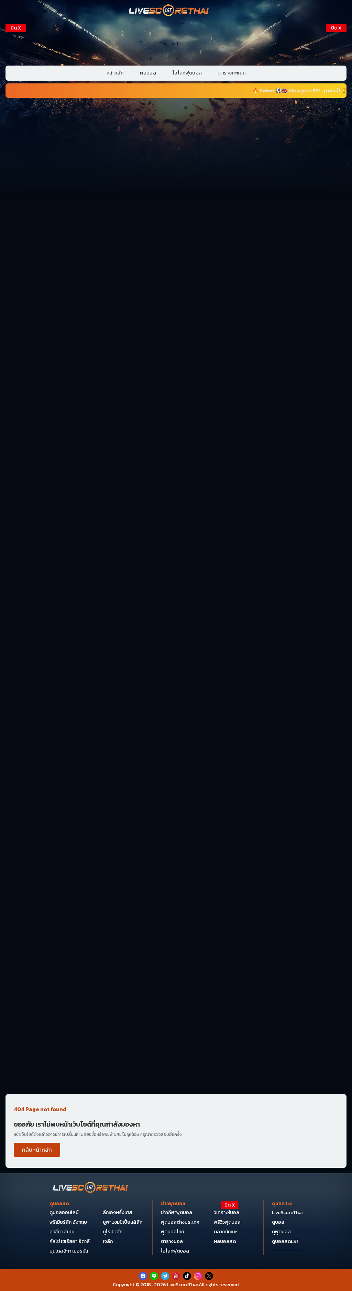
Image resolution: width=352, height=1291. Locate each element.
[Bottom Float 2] (176, 1251)
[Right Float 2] (336, 138)
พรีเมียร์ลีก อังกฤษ (68, 1222)
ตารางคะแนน (231, 73)
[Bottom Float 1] (176, 1275)
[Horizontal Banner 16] (176, 985)
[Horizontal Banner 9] (176, 561)
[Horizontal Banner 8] (176, 491)
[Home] (169, 11)
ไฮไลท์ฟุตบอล (187, 73)
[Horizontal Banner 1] (176, 137)
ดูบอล (278, 1222)
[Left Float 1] (16, 68)
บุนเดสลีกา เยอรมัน (69, 1251)
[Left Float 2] (16, 138)
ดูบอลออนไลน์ (64, 1212)
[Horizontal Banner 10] (176, 632)
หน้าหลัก (115, 73)
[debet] (176, 1218)
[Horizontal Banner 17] (176, 1055)
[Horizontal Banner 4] (176, 349)
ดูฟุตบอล (281, 1231)
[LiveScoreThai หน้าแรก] (91, 1188)
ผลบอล (148, 73)
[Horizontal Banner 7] (176, 420)
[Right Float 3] (336, 208)
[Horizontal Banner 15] (176, 914)
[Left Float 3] (16, 208)
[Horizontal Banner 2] (176, 208)
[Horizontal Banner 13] (176, 773)
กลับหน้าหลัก (37, 1149)
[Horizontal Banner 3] (176, 278)
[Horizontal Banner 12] (176, 702)
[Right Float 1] (336, 68)
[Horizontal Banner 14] (176, 843)
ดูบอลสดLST (285, 1241)
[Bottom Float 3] (176, 1235)
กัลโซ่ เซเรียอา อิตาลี (70, 1241)
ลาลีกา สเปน (62, 1231)
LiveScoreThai (287, 1212)
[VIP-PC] (176, 42)
